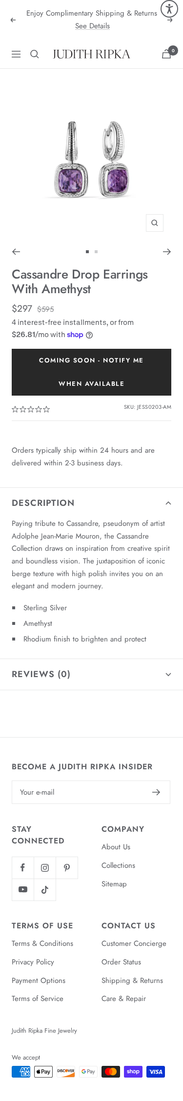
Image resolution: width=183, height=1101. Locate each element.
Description (43, 503)
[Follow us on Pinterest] (67, 868)
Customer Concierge (134, 943)
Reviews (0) (41, 674)
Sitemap (114, 884)
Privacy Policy (33, 962)
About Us (116, 846)
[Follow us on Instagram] (45, 868)
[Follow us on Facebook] (23, 868)
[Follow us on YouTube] (23, 890)
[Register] (156, 792)
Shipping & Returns (132, 980)
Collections (118, 865)
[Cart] (166, 54)
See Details (92, 25)
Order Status (121, 962)
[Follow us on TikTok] (45, 890)
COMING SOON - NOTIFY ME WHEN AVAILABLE (91, 372)
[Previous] (16, 251)
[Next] (167, 251)
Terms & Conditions (42, 943)
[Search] (34, 54)
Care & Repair (124, 998)
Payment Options (38, 980)
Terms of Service (37, 998)
